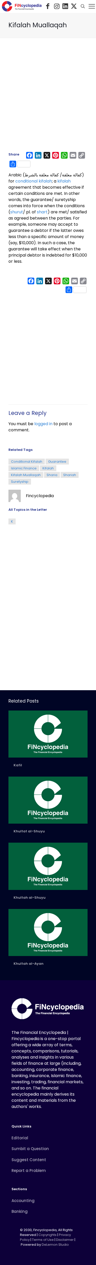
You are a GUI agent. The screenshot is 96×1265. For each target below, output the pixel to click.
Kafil (18, 765)
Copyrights (47, 1234)
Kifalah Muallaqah (26, 474)
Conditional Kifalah (26, 461)
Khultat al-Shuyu (29, 831)
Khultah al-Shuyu (30, 897)
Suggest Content (29, 1159)
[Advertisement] (48, 97)
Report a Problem (29, 1170)
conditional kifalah (33, 181)
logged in (43, 424)
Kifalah (48, 468)
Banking (20, 1211)
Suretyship (19, 481)
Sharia (52, 474)
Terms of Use (43, 1239)
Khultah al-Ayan (29, 963)
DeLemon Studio (55, 1244)
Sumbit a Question (30, 1148)
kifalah (64, 181)
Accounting (23, 1200)
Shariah (69, 474)
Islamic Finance (24, 468)
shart (42, 212)
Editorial (20, 1138)
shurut (16, 212)
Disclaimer (65, 1239)
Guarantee (57, 461)
